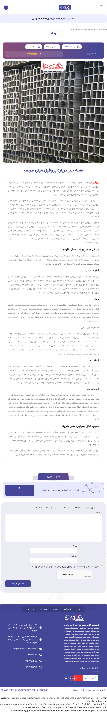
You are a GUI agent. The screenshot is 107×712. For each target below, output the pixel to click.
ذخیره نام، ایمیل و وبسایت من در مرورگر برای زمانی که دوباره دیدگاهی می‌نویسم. (65, 567)
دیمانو (76, 690)
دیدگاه (98, 513)
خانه (78, 609)
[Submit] (78, 678)
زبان (32, 609)
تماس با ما (43, 609)
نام (75, 546)
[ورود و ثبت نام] (19, 487)
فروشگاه (67, 609)
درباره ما (56, 609)
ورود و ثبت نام (20, 492)
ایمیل (74, 556)
